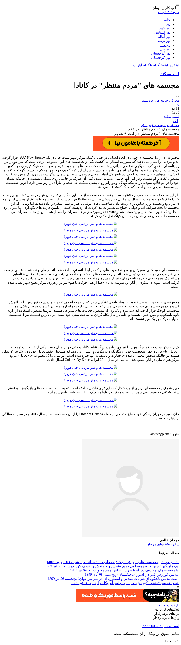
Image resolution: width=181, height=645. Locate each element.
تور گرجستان (160, 53)
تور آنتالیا (164, 36)
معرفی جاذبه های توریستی (159, 125)
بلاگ (176, 121)
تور (168, 24)
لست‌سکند (169, 74)
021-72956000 (152, 626)
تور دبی (165, 49)
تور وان (165, 45)
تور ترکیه (163, 41)
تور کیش (164, 28)
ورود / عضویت (168, 12)
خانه (167, 20)
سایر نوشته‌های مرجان (162, 544)
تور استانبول (161, 32)
